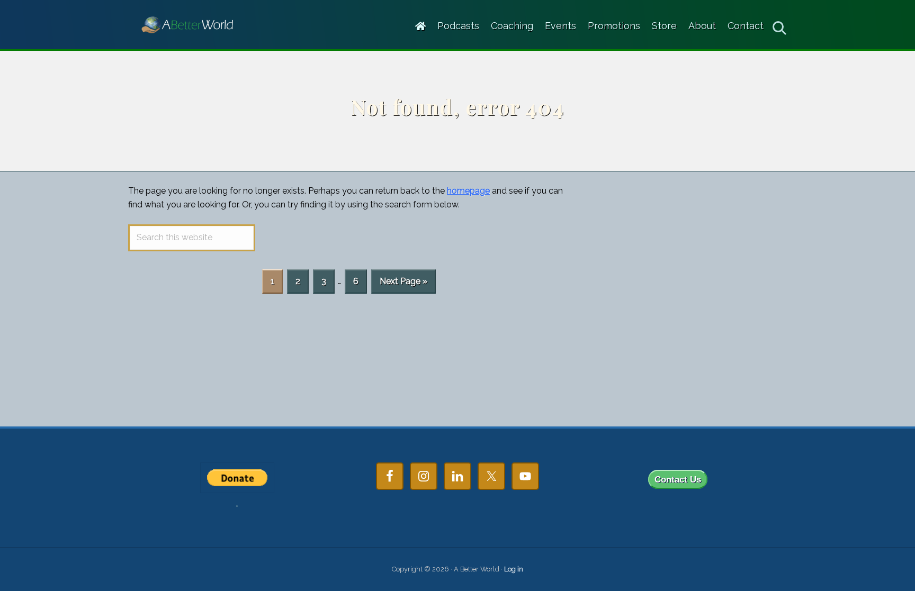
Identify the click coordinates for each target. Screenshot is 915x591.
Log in (513, 569)
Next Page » (403, 285)
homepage (468, 191)
